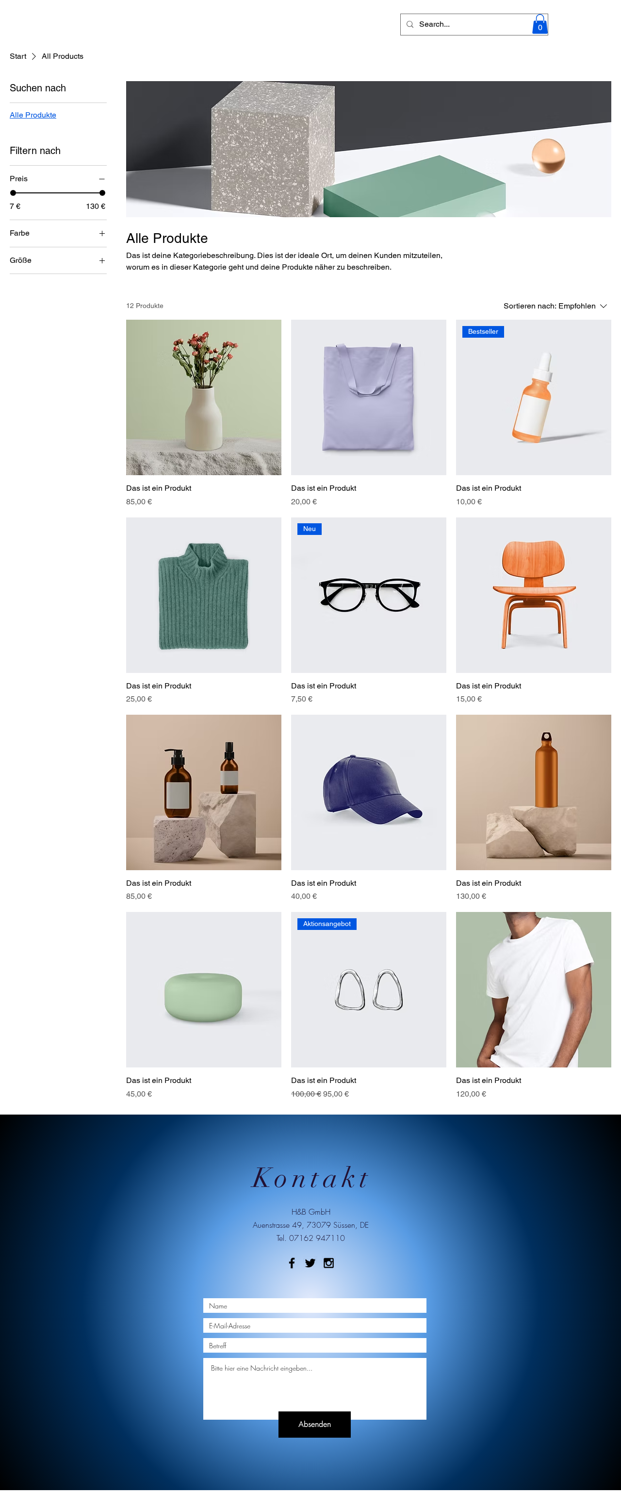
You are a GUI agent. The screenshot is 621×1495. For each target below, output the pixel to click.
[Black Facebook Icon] (292, 1263)
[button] (540, 24)
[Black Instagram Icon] (329, 1263)
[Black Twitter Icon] (310, 1263)
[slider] (13, 193)
